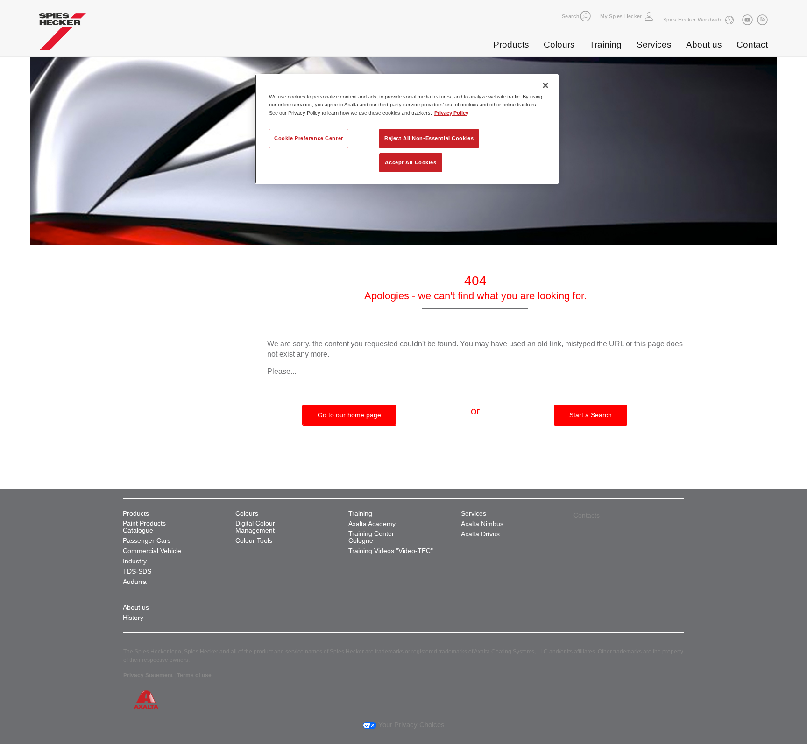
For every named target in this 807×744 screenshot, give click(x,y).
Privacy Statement (148, 675)
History (133, 617)
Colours (559, 44)
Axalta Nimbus (482, 523)
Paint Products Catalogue (144, 527)
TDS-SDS (137, 571)
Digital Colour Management (255, 527)
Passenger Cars (146, 540)
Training (605, 44)
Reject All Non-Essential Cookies (429, 138)
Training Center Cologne (371, 537)
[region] (407, 129)
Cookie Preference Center (308, 138)
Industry (135, 561)
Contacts (586, 515)
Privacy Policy (451, 113)
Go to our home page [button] (349, 415)
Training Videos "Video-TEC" (390, 550)
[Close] (545, 85)
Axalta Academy (372, 523)
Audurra (135, 581)
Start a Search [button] (590, 415)
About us (704, 44)
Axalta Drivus (480, 534)
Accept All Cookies (410, 162)
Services (654, 44)
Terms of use (194, 675)
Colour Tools (253, 540)
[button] (585, 16)
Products (511, 44)
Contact (752, 44)
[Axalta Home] (62, 34)
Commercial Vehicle (152, 550)
